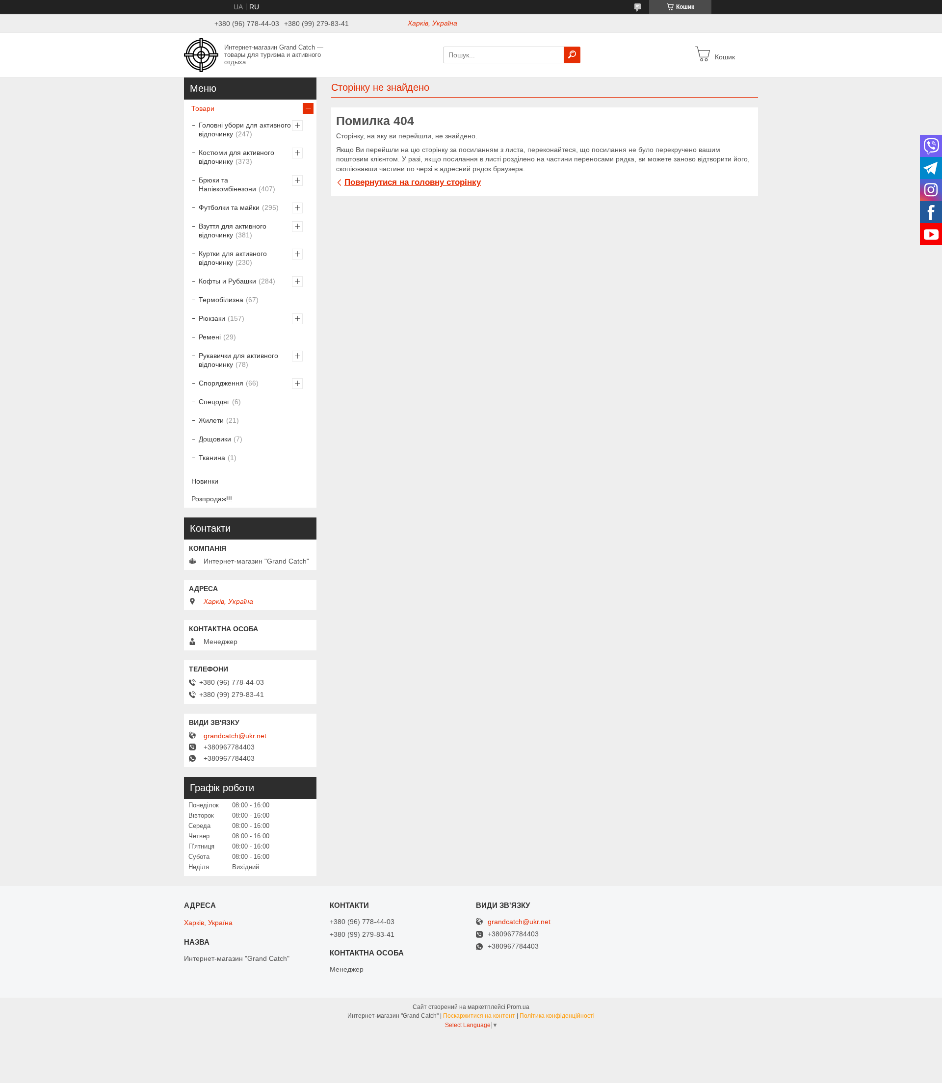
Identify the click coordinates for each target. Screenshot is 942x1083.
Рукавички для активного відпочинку (238, 360)
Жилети (211, 420)
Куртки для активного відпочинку (233, 258)
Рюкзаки (212, 318)
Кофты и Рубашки (227, 281)
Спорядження (221, 383)
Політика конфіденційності (557, 1015)
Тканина (212, 458)
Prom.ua (518, 1007)
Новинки (204, 481)
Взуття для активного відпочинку (232, 230)
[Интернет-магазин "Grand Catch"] (201, 54)
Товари (202, 108)
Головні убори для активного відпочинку (245, 129)
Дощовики (215, 439)
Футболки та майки (229, 207)
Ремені (210, 337)
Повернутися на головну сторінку (412, 182)
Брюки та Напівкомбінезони (227, 184)
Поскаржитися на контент (479, 1015)
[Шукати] (572, 55)
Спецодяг (214, 402)
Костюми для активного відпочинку (236, 157)
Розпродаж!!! (211, 499)
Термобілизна (221, 300)
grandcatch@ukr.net (235, 736)
